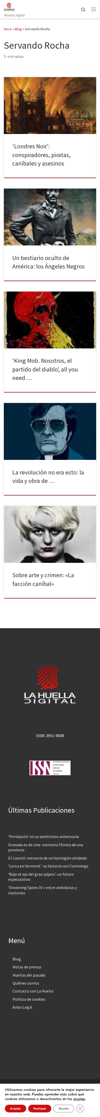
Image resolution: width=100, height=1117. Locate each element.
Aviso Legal (22, 1007)
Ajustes (63, 1108)
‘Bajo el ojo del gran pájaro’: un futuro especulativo (41, 877)
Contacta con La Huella (33, 991)
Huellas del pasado (29, 975)
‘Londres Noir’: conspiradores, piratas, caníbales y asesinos (41, 154)
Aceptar (15, 1108)
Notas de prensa (27, 966)
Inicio (8, 29)
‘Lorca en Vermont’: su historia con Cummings (48, 865)
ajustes (79, 1099)
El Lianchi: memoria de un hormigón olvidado (47, 858)
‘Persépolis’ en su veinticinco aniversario (43, 836)
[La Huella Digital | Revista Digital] (9, 6)
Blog (18, 29)
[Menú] (93, 9)
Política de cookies (29, 999)
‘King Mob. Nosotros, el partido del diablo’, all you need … (45, 369)
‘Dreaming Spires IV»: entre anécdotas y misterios (42, 890)
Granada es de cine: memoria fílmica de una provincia (45, 847)
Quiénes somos (26, 983)
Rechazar (39, 1108)
